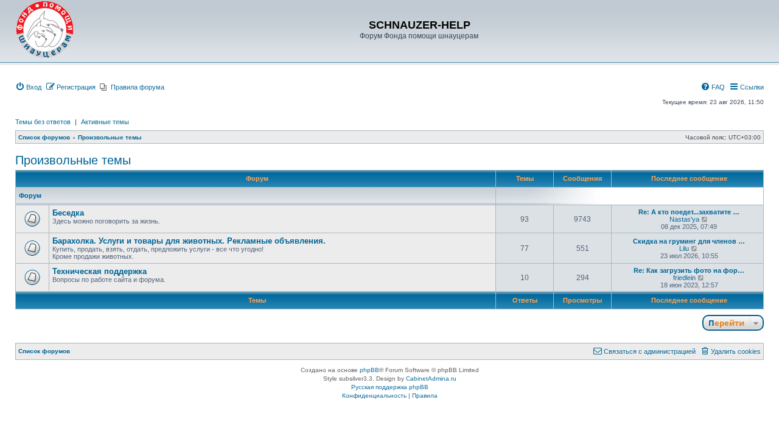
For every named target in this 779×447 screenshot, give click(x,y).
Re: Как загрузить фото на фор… (689, 270)
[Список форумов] (45, 30)
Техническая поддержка (99, 271)
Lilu (684, 248)
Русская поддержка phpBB (389, 387)
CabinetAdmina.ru (431, 378)
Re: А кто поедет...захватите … (688, 212)
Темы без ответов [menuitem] (43, 121)
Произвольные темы (73, 160)
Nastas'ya (684, 219)
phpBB (369, 370)
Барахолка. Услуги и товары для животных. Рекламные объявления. (189, 240)
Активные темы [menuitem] (105, 121)
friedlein (684, 277)
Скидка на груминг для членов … (689, 241)
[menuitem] (28, 87)
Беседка (68, 212)
